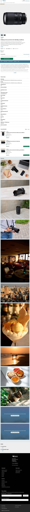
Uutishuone (3, 484)
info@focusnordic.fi (4, 470)
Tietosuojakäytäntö (4, 508)
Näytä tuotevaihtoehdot (26, 54)
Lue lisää (2, 46)
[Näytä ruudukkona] (27, 129)
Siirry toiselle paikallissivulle (5, 498)
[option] (2, 35)
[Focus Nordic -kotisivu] (4, 0)
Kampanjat (3, 483)
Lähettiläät (3, 480)
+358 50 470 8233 (4, 471)
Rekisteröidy (26, 495)
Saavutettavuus (18, 472)
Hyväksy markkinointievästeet (15, 415)
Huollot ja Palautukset (18, 505)
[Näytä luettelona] (28, 129)
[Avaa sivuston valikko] (1, 0)
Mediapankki (3, 485)
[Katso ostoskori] (23, 0)
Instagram (3, 472)
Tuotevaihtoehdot (3, 54)
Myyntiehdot (3, 505)
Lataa (2, 447)
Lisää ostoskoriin (27, 137)
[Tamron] (2, 37)
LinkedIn (3, 476)
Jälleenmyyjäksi (18, 471)
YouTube (3, 475)
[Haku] (22, 0)
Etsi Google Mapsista (15, 465)
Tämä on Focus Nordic (19, 470)
